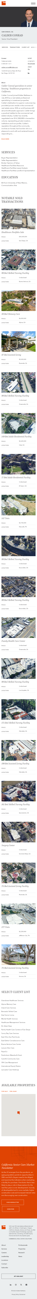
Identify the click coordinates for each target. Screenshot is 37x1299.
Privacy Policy (15, 1294)
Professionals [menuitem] (22, 1245)
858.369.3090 (6, 61)
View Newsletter (12, 1202)
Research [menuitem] (21, 1252)
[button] (18, 1113)
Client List (25, 47)
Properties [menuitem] (21, 1249)
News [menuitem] (20, 1256)
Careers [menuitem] (4, 1252)
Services (5, 47)
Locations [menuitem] (4, 1260)
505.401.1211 (7, 63)
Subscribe (10, 1209)
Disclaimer (22, 1294)
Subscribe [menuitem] (4, 1267)
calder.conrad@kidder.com (9, 67)
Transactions (15, 47)
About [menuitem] (3, 1245)
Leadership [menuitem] (5, 1256)
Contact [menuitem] (4, 1264)
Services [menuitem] (4, 1249)
